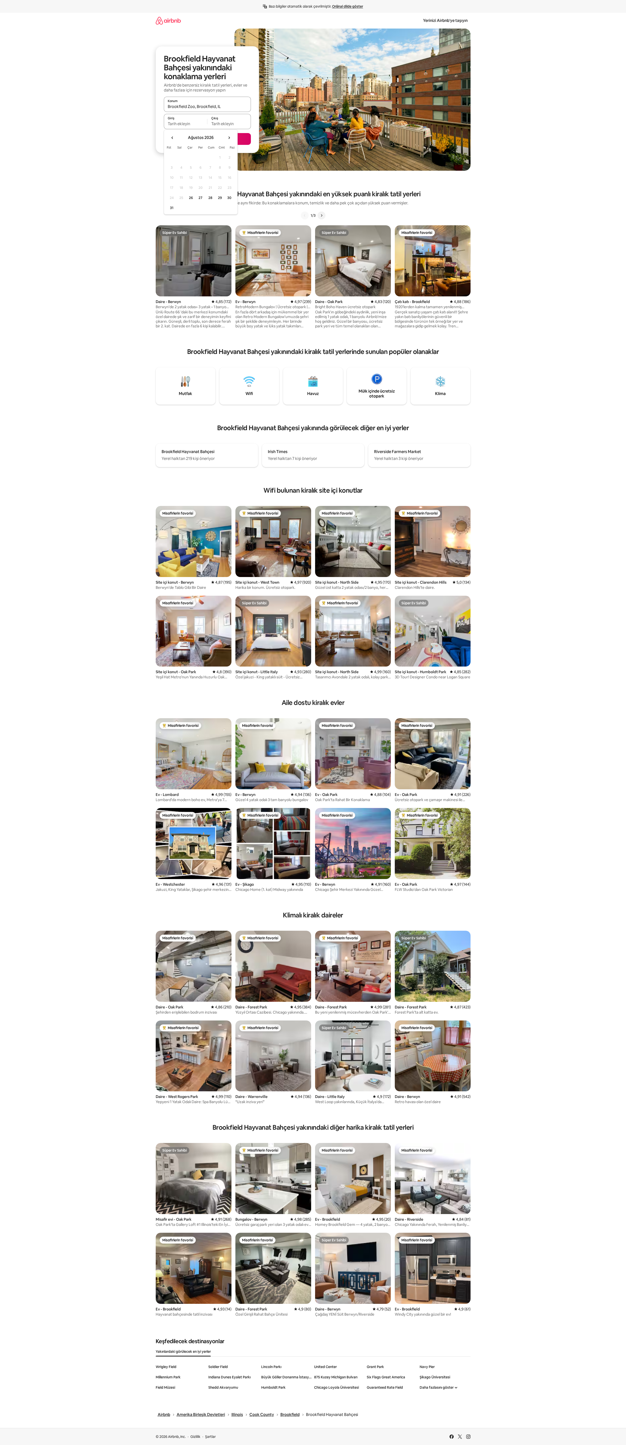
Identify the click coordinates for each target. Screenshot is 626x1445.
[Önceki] (305, 215)
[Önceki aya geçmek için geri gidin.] (172, 137)
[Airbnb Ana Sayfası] (168, 20)
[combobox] (207, 106)
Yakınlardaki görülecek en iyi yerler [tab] (183, 1351)
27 (200, 198)
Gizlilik (195, 1436)
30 (229, 198)
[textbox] (185, 124)
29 (220, 198)
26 (191, 198)
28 (210, 198)
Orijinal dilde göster (347, 6)
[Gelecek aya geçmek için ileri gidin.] (229, 137)
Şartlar (210, 1436)
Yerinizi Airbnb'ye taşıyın (445, 20)
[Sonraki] (321, 215)
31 (171, 208)
